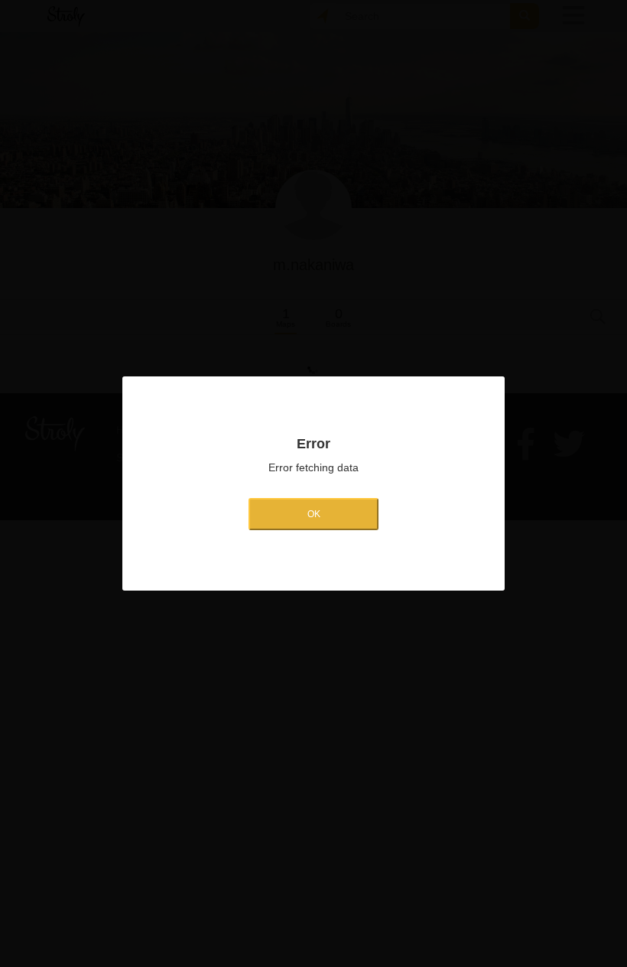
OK (313, 514)
